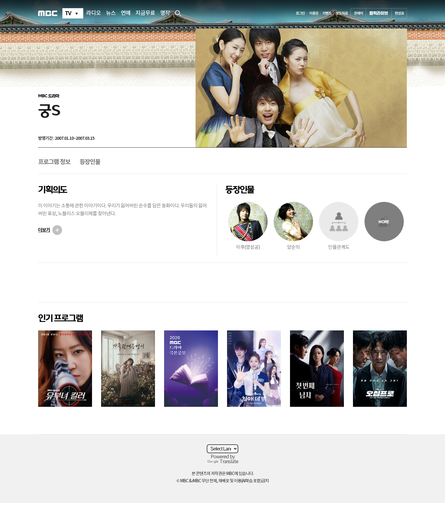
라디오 (93, 13)
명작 (165, 13)
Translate (228, 461)
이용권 (313, 13)
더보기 (44, 230)
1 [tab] (297, 140)
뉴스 (111, 13)
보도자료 (342, 13)
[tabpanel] (301, 87)
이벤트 (326, 13)
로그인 (300, 13)
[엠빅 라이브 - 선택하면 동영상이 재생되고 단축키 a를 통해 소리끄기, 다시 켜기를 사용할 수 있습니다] (378, 13)
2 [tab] (302, 140)
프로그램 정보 (54, 162)
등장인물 (90, 162)
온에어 (358, 13)
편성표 (399, 13)
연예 (125, 13)
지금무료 (145, 13)
